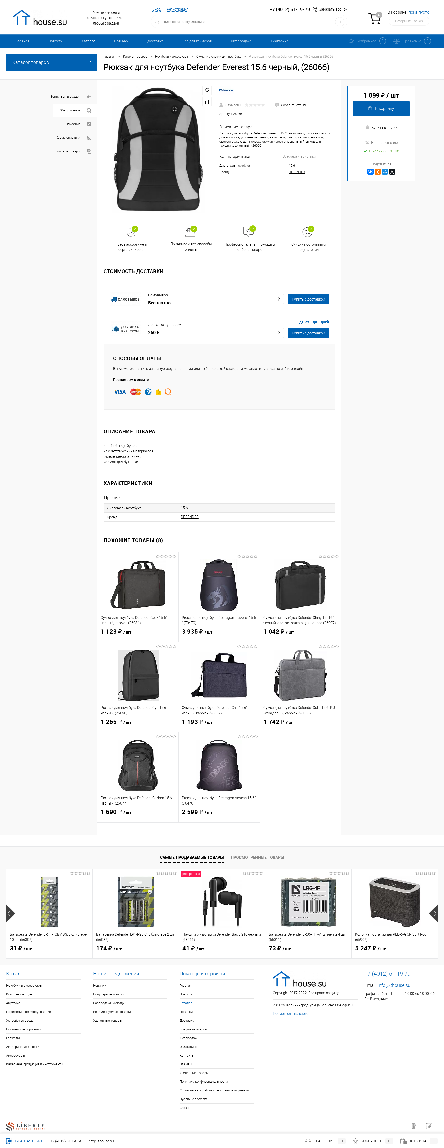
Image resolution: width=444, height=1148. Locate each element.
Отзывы (186, 1064)
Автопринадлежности (22, 1047)
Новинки (121, 41)
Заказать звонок (333, 9)
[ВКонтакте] (370, 172)
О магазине (279, 41)
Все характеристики (299, 156)
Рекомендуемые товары (112, 1012)
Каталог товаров (30, 62)
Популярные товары (108, 994)
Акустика (13, 1003)
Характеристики (68, 137)
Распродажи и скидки (109, 1003)
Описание (73, 124)
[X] (392, 172)
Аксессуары (15, 1055)
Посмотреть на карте (290, 1014)
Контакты (187, 1055)
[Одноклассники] (378, 172)
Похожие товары (67, 151)
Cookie (184, 1108)
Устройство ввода (20, 1020)
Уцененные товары (107, 1020)
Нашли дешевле (384, 143)
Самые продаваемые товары (192, 857)
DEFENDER (297, 172)
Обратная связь (28, 1141)
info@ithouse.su (394, 985)
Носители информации (23, 1029)
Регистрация (177, 9)
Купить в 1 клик (384, 127)
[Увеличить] (158, 149)
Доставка (155, 41)
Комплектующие (19, 994)
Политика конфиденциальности (204, 1082)
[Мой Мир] (385, 172)
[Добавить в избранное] (207, 90)
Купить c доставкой (308, 299)
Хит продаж (241, 41)
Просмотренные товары (257, 857)
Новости (55, 41)
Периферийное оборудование (28, 1012)
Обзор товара (70, 110)
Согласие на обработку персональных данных (214, 1090)
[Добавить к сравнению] (207, 101)
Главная (23, 41)
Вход (156, 9)
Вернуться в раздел (65, 96)
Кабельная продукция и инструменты (34, 1064)
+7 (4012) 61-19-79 (65, 1141)
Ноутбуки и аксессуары (24, 985)
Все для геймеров (197, 41)
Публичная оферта (194, 1099)
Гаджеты (13, 1038)
